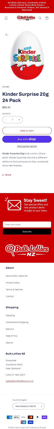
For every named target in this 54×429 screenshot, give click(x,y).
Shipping (10, 315)
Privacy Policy (13, 283)
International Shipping (17, 322)
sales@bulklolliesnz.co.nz (19, 381)
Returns (10, 329)
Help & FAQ (11, 336)
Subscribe (27, 231)
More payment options (27, 146)
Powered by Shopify (37, 427)
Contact (10, 296)
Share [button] (8, 175)
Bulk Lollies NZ (21, 427)
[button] (6, 18)
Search (9, 343)
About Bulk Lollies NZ (17, 276)
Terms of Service (14, 290)
